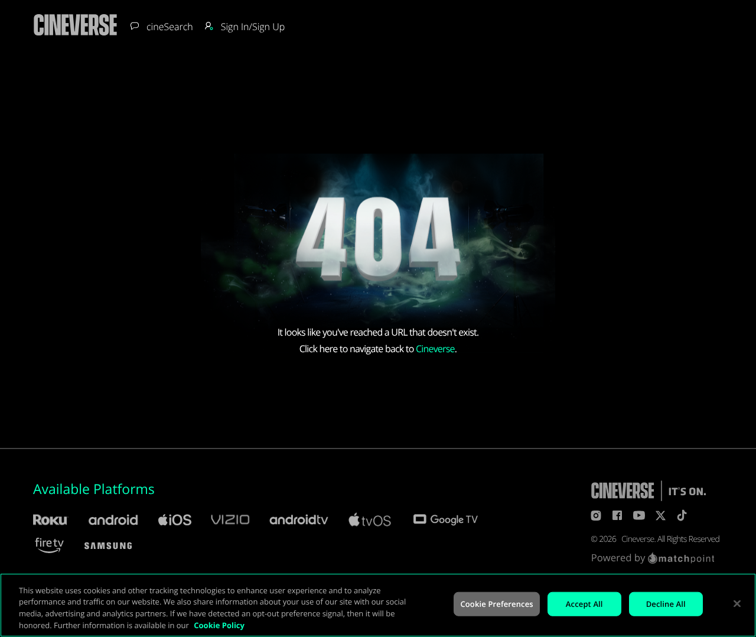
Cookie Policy (219, 624)
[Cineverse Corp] (75, 36)
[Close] (737, 603)
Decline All (666, 604)
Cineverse (435, 348)
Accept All (584, 604)
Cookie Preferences (496, 604)
